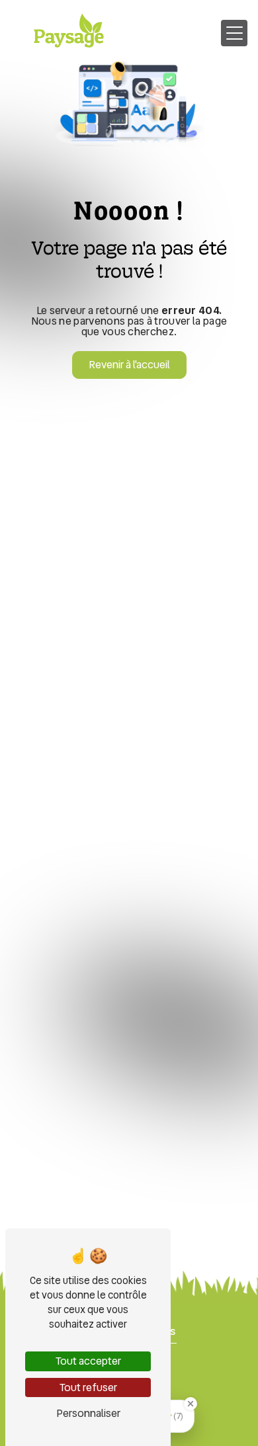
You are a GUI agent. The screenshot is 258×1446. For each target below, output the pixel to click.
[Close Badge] (190, 1403)
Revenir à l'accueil (129, 364)
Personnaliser (88, 1413)
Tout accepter (88, 1361)
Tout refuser (88, 1387)
